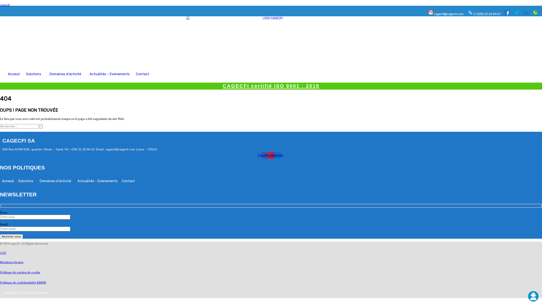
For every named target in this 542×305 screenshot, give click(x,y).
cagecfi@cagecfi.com (448, 14)
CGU (3, 253)
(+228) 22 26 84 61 (487, 14)
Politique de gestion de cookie (20, 272)
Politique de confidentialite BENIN (23, 283)
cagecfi (5, 5)
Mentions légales (12, 262)
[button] (34, 74)
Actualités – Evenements (110, 74)
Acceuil (14, 74)
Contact (142, 74)
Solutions (33, 74)
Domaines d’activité (65, 74)
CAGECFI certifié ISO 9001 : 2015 (271, 86)
